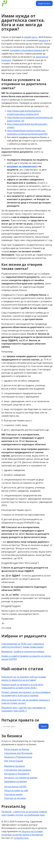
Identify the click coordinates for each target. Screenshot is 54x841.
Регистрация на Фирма (16, 749)
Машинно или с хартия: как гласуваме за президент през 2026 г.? (23, 709)
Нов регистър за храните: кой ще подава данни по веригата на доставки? (23, 678)
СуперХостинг (21, 837)
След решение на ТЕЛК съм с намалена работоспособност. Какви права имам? (22, 645)
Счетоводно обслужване (17, 769)
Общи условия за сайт (16, 790)
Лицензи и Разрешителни (18, 757)
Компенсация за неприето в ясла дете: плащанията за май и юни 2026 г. (22, 686)
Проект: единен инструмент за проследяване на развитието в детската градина (26, 694)
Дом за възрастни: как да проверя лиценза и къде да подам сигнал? (25, 701)
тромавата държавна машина (26, 50)
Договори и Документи (16, 773)
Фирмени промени (14, 766)
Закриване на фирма (15, 781)
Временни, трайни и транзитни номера (22, 651)
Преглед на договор (15, 798)
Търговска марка (13, 794)
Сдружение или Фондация (18, 753)
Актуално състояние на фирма (20, 777)
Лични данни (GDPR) (15, 786)
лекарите (43, 40)
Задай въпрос (44, 3)
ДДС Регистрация (13, 760)
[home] (18, 3)
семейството (31, 37)
